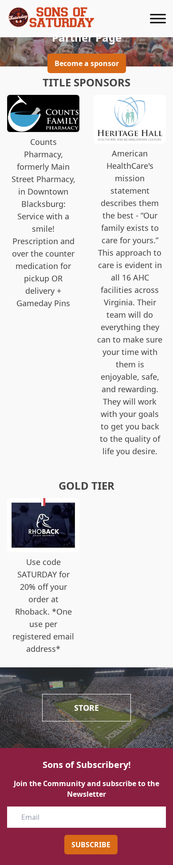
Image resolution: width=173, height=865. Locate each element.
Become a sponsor (87, 63)
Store (86, 707)
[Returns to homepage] (51, 17)
